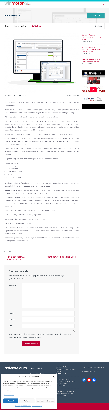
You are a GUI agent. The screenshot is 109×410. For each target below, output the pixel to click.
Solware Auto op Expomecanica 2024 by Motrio (91, 37)
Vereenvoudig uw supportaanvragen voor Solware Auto (91, 49)
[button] (54, 377)
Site (10, 326)
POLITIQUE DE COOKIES (23, 406)
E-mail (12, 319)
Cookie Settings (37, 406)
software (24, 26)
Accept (11, 401)
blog (15, 26)
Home (6, 26)
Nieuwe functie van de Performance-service (91, 60)
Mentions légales (89, 371)
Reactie (13, 285)
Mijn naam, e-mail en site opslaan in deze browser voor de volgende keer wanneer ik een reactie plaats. (40, 335)
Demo (94, 15)
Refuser (27, 401)
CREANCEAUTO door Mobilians (61, 257)
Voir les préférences (45, 401)
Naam (12, 313)
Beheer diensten (9, 395)
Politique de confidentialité (93, 368)
